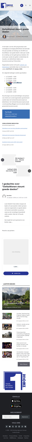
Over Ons (6, 438)
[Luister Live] (21, 5)
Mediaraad (20, 438)
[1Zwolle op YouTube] (22, 426)
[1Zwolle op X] (13, 426)
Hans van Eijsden (11, 36)
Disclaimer (5, 436)
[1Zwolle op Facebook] (6, 426)
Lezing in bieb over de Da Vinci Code (11, 170)
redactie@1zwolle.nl (10, 116)
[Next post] (29, 171)
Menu (30, 9)
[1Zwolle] (7, 5)
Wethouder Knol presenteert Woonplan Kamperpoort (14, 135)
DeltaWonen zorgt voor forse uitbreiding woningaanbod (14, 128)
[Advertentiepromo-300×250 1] (14, 389)
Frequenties (26, 436)
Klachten (26, 438)
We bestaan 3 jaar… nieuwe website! (19, 159)
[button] (26, 5)
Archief (20, 436)
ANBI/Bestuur (13, 438)
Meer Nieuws (23, 364)
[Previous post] (2, 160)
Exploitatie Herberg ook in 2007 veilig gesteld (12, 142)
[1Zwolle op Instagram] (16, 426)
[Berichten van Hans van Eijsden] (4, 36)
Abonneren (25, 417)
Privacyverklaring (13, 436)
